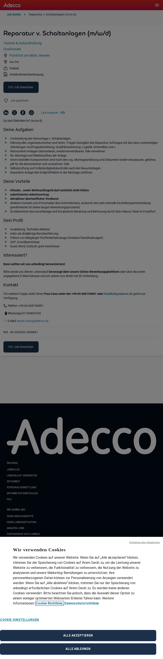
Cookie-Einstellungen (19, 619)
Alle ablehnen (78, 649)
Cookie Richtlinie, (49, 603)
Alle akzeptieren (78, 635)
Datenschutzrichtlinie (81, 603)
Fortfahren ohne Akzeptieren (144, 542)
